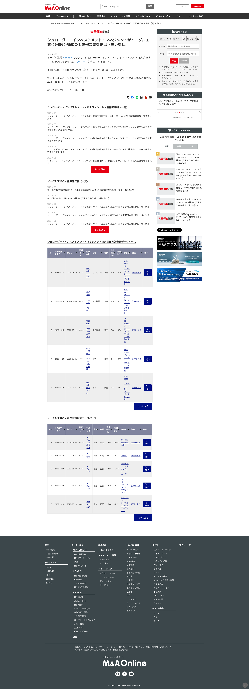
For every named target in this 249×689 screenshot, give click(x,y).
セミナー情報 (158, 608)
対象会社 (162, 46)
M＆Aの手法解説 (81, 587)
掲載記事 (154, 647)
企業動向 (130, 565)
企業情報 (50, 578)
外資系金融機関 (160, 561)
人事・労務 (79, 623)
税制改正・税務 (81, 612)
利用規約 (122, 647)
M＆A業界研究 (80, 554)
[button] (175, 112)
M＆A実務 (77, 592)
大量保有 (50, 571)
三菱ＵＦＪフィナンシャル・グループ (125, 469)
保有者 (161, 54)
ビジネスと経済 (163, 16)
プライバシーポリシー (108, 647)
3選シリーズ (159, 595)
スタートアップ (143, 16)
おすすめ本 (158, 584)
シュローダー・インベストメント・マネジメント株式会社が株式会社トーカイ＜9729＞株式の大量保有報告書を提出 (99, 117)
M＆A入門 (77, 571)
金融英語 (157, 591)
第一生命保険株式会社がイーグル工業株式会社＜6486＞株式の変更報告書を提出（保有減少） (91, 189)
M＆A (48, 567)
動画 (76, 561)
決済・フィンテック (162, 549)
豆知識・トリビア (161, 587)
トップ (53, 23)
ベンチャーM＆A (107, 577)
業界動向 (130, 568)
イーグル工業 (88, 455)
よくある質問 (80, 583)
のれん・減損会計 (82, 608)
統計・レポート (81, 631)
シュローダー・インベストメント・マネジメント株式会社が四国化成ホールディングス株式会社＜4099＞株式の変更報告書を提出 (99, 151)
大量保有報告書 (133, 553)
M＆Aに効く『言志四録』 (165, 580)
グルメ (156, 572)
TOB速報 (50, 557)
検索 (150, 6)
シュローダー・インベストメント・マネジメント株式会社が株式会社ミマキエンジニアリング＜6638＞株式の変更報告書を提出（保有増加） (99, 128)
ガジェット (158, 603)
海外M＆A (131, 610)
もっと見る (100, 169)
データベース (62, 16)
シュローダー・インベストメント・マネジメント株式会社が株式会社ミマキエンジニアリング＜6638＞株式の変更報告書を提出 (99, 139)
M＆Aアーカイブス (82, 558)
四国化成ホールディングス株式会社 (88, 358)
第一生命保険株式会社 (125, 442)
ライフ (179, 16)
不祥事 (129, 576)
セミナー (157, 620)
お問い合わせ (165, 647)
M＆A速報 (50, 549)
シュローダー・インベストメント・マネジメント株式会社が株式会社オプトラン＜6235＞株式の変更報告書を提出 (99, 162)
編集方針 (78, 647)
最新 (167, 146)
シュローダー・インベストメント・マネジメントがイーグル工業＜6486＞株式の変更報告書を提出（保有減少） (99, 206)
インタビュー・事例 (120, 16)
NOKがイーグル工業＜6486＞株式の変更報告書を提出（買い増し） (78, 198)
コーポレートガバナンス (85, 619)
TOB (48, 575)
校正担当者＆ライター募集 (139, 647)
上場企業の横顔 (133, 587)
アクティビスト (133, 549)
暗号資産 (157, 568)
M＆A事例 (104, 563)
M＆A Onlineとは (90, 647)
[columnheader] (50, 253)
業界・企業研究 (80, 549)
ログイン (182, 6)
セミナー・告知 (195, 16)
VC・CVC (104, 584)
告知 (155, 616)
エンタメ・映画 (160, 576)
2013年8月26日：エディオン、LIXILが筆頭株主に (179, 102)
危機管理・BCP (133, 584)
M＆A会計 (78, 604)
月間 (191, 146)
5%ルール (82, 61)
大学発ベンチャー (107, 573)
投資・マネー (159, 565)
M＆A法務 (78, 597)
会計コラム (79, 627)
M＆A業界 (131, 561)
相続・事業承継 (106, 549)
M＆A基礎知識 (80, 575)
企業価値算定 (80, 616)
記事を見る (136, 273)
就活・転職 (158, 599)
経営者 (129, 591)
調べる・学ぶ (85, 16)
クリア (184, 60)
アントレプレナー (107, 581)
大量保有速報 (52, 553)
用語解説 (78, 579)
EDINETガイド (160, 557)
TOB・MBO (132, 557)
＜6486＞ (59, 44)
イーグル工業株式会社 (88, 442)
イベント (157, 613)
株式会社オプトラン (88, 387)
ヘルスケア (131, 599)
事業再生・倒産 (133, 572)
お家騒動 (130, 580)
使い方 (49, 582)
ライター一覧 (185, 545)
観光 (128, 595)
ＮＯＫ (124, 456)
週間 (179, 146)
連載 (75, 636)
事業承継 (101, 16)
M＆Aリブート (80, 565)
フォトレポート (160, 553)
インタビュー (105, 559)
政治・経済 (131, 606)
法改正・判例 (80, 600)
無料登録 (197, 6)
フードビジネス (133, 603)
